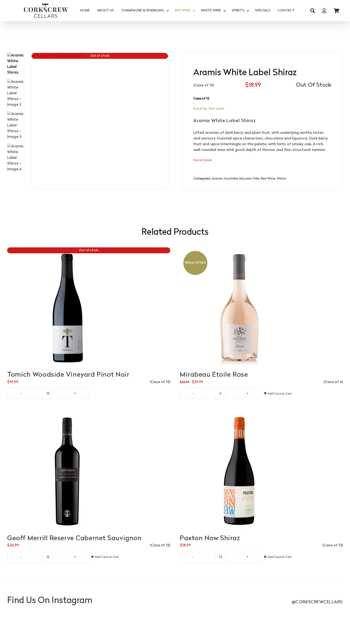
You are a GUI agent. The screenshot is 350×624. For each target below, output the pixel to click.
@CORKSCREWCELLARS (317, 602)
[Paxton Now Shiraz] (261, 470)
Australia (231, 178)
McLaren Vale (249, 178)
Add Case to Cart (279, 393)
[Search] (313, 10)
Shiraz (281, 178)
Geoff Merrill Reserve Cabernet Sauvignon (74, 538)
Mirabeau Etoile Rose (214, 375)
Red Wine (268, 178)
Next (164, 121)
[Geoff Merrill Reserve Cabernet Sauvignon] (88, 470)
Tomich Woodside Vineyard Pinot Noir (68, 375)
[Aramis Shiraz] (100, 121)
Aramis (217, 178)
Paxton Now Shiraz (210, 538)
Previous (35, 121)
